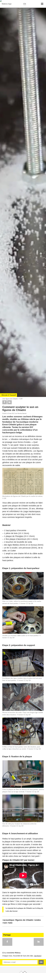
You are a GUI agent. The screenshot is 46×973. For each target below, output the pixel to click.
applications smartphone (13, 847)
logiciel (5, 853)
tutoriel (11, 908)
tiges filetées (13, 545)
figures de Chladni (24, 920)
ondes (37, 920)
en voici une (7, 895)
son (4, 923)
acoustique (8, 920)
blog (22, 514)
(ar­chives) (37, 956)
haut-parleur (11, 530)
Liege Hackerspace (31, 511)
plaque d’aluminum (17, 539)
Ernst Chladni (32, 457)
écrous (34, 545)
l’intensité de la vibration (28, 448)
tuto (9, 923)
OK (41, 962)
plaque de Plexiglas (14, 536)
